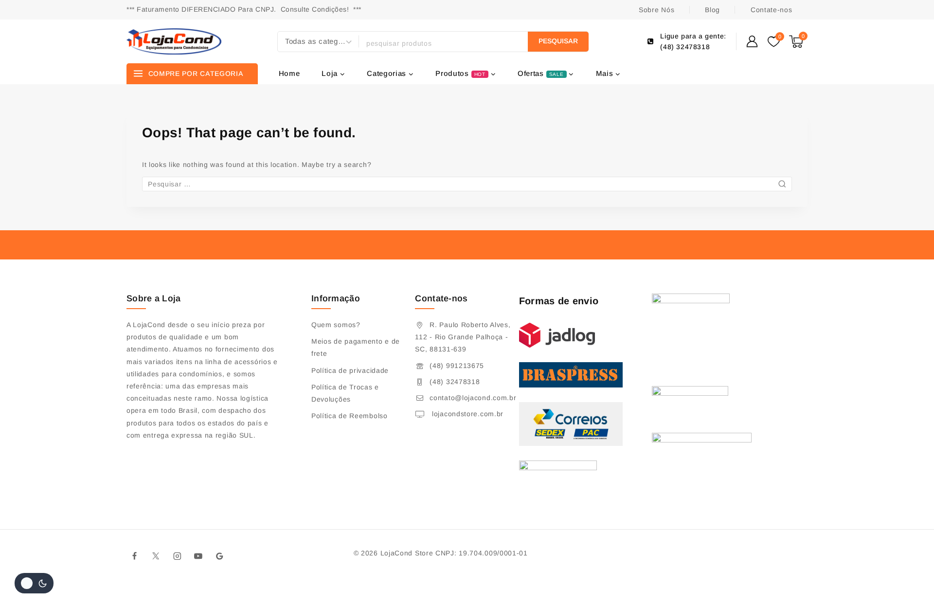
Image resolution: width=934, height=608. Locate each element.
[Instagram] (177, 556)
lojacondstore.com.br (466, 414)
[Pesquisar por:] (467, 184)
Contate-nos (771, 10)
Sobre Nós (656, 10)
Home (289, 73)
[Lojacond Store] (173, 41)
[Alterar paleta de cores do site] (34, 583)
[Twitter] (156, 556)
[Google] (220, 556)
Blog (712, 10)
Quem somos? (335, 325)
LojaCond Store (406, 553)
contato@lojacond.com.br (473, 398)
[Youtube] (198, 556)
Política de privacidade (350, 370)
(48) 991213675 (457, 365)
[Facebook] (134, 556)
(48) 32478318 (455, 382)
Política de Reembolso (349, 416)
